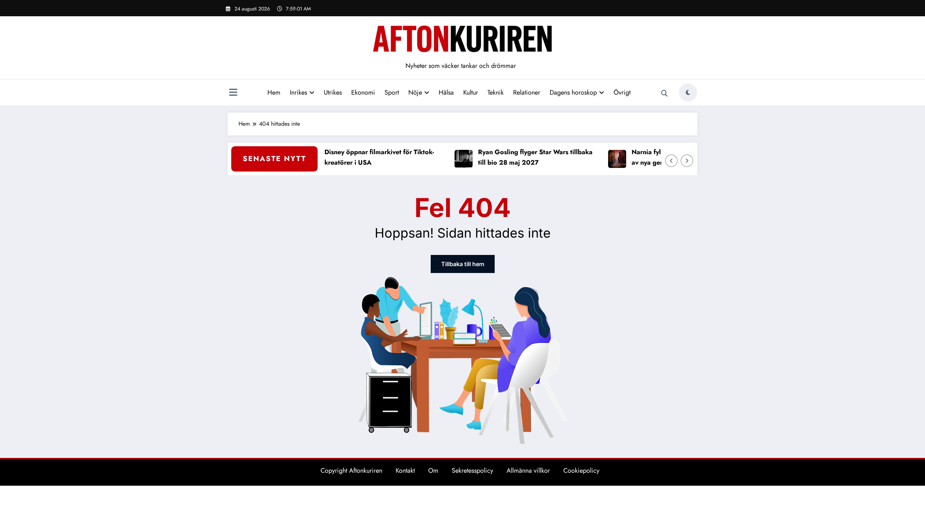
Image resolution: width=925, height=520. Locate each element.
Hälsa (446, 92)
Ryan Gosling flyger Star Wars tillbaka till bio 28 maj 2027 (526, 157)
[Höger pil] (687, 160)
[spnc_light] (688, 92)
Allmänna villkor (528, 470)
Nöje (415, 92)
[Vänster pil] (671, 160)
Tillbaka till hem (462, 264)
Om (433, 470)
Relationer (526, 92)
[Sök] (664, 93)
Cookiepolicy (581, 470)
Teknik (495, 92)
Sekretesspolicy (472, 470)
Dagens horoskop (573, 92)
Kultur (470, 92)
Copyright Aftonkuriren (351, 470)
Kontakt (405, 470)
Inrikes (298, 92)
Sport (391, 92)
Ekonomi (363, 92)
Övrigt (622, 92)
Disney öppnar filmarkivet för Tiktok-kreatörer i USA (370, 157)
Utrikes (333, 92)
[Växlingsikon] (233, 93)
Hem (273, 92)
